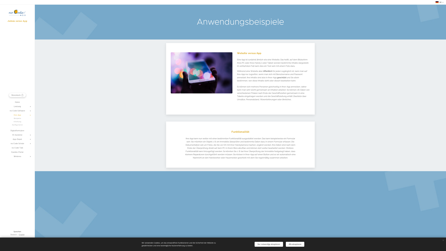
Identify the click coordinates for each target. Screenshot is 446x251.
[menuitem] (17, 102)
